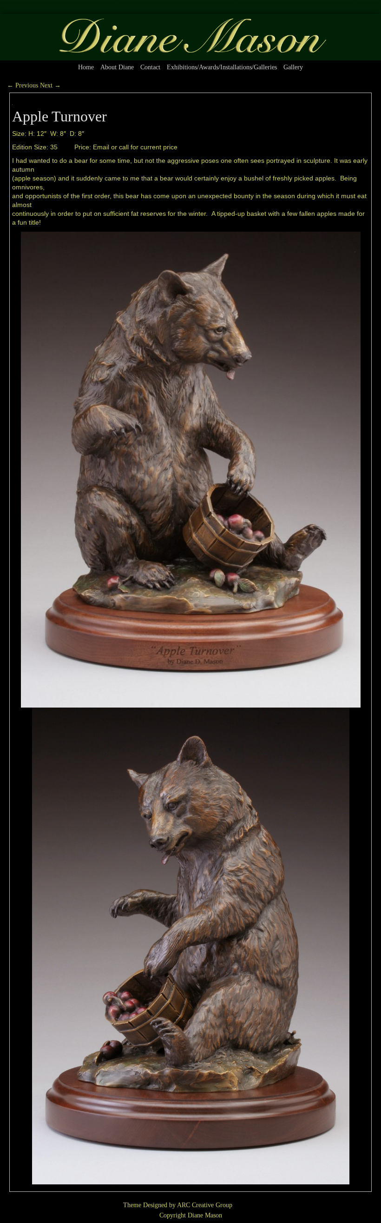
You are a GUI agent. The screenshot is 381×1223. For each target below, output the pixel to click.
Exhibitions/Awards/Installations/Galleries (222, 67)
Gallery (293, 67)
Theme (132, 1205)
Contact (150, 67)
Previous (22, 85)
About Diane (117, 67)
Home (86, 67)
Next (50, 85)
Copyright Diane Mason (190, 1215)
